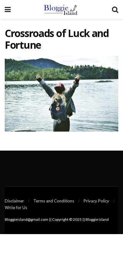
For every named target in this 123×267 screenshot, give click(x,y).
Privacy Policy (96, 200)
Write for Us (16, 207)
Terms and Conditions (53, 200)
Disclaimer (14, 200)
